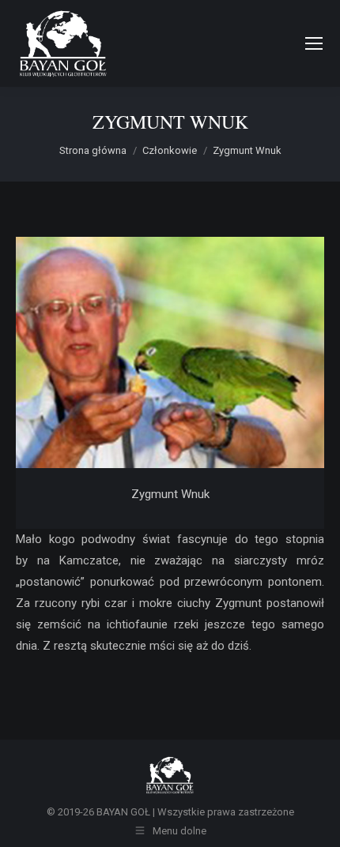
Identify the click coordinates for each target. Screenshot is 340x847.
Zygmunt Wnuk (170, 494)
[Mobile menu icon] (314, 43)
